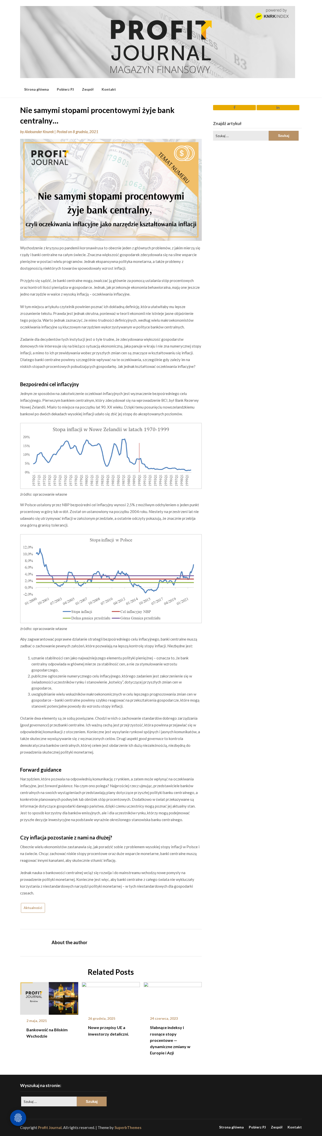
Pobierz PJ (65, 89)
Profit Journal (50, 1127)
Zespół (88, 89)
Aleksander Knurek (39, 131)
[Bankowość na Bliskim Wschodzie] (49, 996)
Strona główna (36, 89)
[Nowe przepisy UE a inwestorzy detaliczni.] (111, 995)
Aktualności (33, 908)
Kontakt (109, 89)
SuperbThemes (127, 1127)
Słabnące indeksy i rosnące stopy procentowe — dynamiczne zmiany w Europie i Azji (170, 1040)
